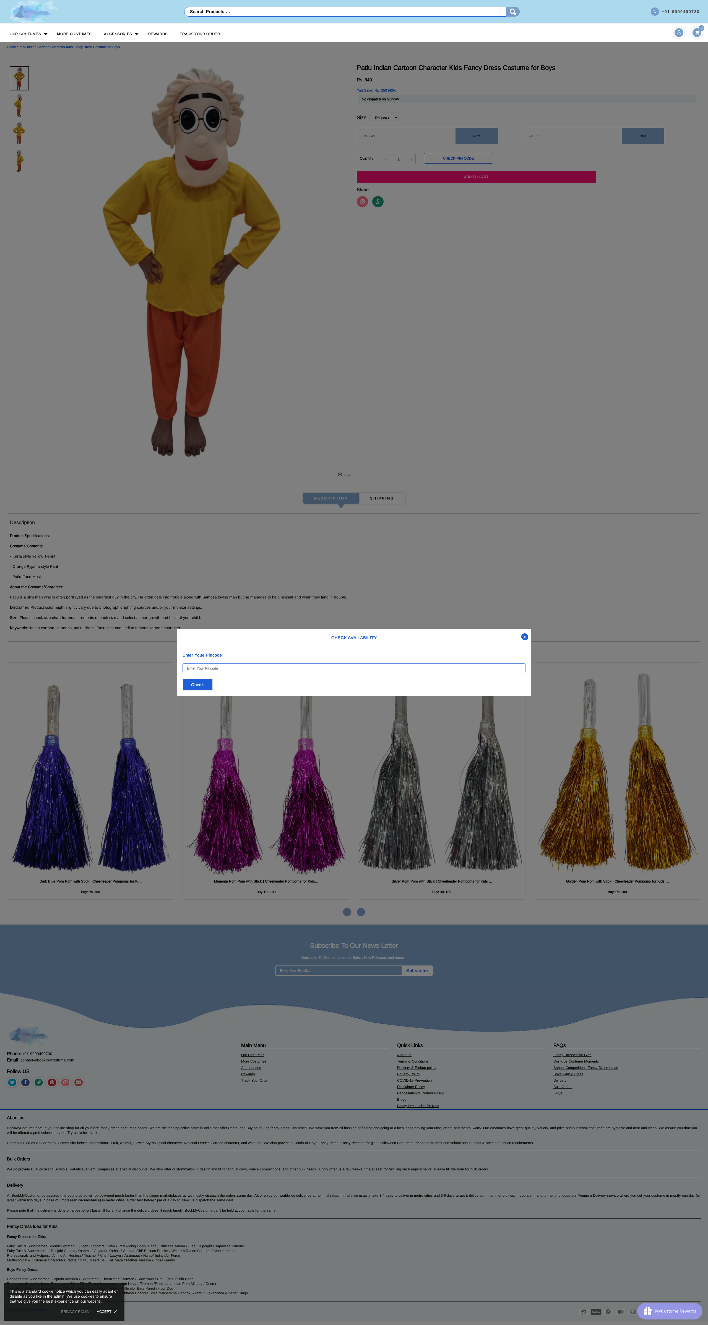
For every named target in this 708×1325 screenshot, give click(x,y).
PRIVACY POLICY (76, 1312)
